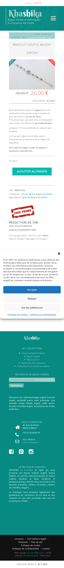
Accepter (32, 289)
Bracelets (42, 197)
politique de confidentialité (43, 314)
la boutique (27, 470)
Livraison (19, 538)
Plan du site (37, 542)
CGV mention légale (36, 538)
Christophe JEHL (30, 555)
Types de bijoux (29, 197)
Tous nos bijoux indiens (33, 353)
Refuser (32, 298)
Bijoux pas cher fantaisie (33, 363)
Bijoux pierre (33, 359)
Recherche (16, 385)
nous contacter (30, 442)
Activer (43, 564)
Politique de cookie (30, 545)
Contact (46, 548)
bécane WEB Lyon (35, 552)
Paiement (23, 542)
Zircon (24, 37)
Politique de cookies (18, 314)
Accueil (37, 34)
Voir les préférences (32, 307)
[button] (59, 253)
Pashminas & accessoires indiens (33, 366)
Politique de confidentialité (25, 548)
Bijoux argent (35, 194)
